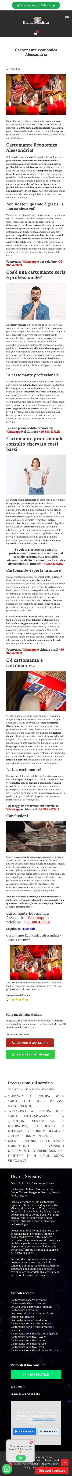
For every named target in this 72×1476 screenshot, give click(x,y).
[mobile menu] (67, 18)
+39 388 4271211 (49, 431)
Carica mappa (26, 1431)
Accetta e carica (48, 1431)
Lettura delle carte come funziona (31, 1306)
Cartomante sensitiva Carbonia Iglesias (34, 1333)
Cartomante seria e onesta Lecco (31, 1323)
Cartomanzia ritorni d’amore (28, 1303)
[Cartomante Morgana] (36, 20)
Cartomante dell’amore (25, 1310)
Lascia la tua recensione (25, 1393)
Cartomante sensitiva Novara (28, 1337)
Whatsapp (29, 261)
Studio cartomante (22, 1316)
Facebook (28, 929)
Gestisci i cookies (52, 1470)
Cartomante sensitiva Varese (28, 1343)
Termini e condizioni (44, 1419)
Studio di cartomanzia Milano (29, 1320)
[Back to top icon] (65, 1462)
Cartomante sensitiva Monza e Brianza (34, 1350)
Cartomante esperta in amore (29, 1300)
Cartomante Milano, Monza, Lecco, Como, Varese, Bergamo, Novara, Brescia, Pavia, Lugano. (36, 1192)
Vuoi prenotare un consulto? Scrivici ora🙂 (20, 1449)
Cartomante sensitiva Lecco (28, 1340)
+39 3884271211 (46, 1265)
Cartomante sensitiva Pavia (27, 1347)
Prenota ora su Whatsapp (37, 5)
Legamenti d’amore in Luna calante (32, 1313)
